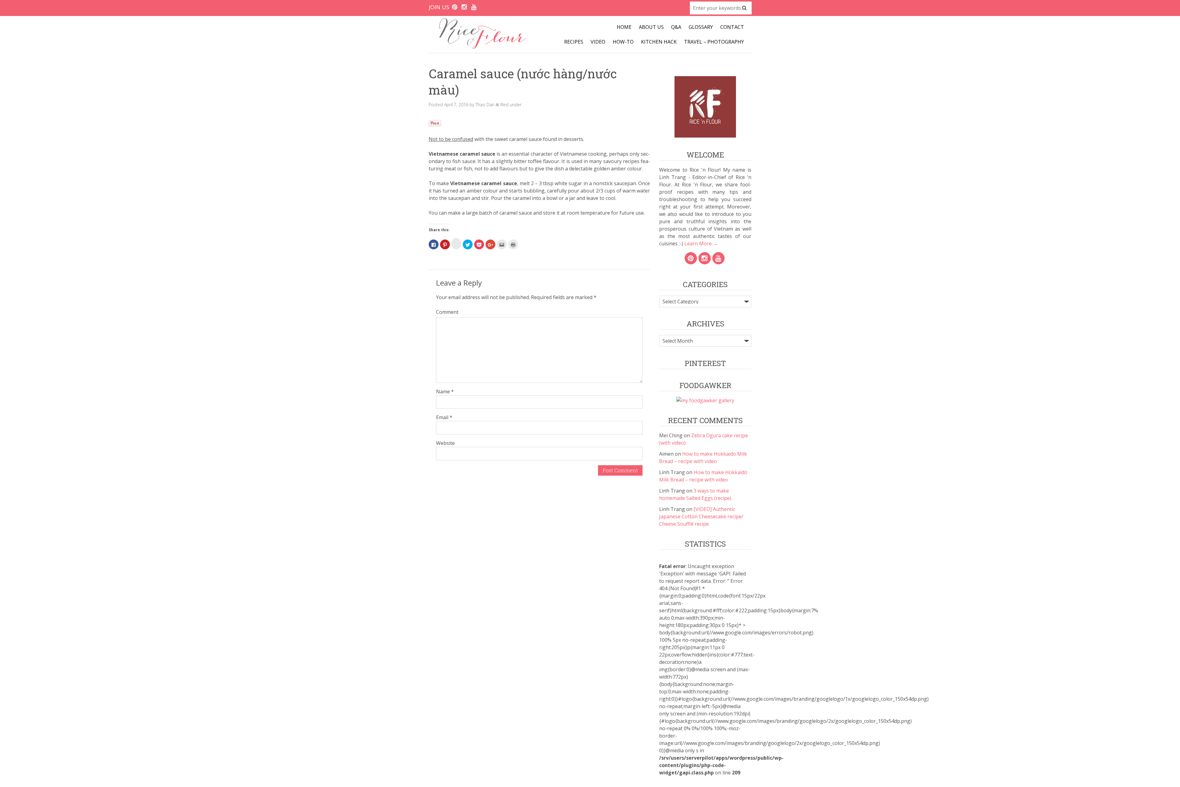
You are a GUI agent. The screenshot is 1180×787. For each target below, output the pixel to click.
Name (445, 391)
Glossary (701, 27)
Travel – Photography (714, 41)
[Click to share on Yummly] (456, 243)
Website (445, 443)
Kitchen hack (659, 41)
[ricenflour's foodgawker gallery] (705, 400)
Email (444, 417)
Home (624, 27)
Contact (732, 27)
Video (598, 41)
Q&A (676, 27)
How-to (623, 41)
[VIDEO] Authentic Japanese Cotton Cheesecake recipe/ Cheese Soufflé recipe (701, 516)
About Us (651, 27)
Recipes (573, 41)
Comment (447, 312)
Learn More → (700, 243)
